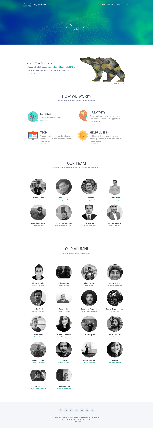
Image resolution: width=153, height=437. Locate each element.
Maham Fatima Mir (64, 335)
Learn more (44, 120)
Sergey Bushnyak (89, 360)
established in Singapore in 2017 (60, 67)
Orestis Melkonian (114, 335)
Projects (111, 4)
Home (103, 4)
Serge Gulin (64, 360)
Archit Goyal (38, 309)
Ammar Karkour (115, 283)
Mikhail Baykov (89, 335)
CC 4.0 (116, 84)
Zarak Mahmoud (64, 386)
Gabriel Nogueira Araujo (115, 309)
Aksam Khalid (89, 283)
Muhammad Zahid (114, 223)
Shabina (115, 360)
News (118, 4)
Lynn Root (123, 84)
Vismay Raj (38, 386)
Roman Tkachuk (38, 360)
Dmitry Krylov (64, 309)
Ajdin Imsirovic (63, 283)
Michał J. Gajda (38, 198)
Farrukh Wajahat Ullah (64, 223)
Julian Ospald (38, 335)
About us (125, 4)
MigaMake (57, 417)
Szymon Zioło (115, 198)
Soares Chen (89, 198)
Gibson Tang (63, 198)
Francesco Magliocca (89, 309)
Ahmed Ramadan (38, 283)
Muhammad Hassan (38, 223)
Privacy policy (76, 421)
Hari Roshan (89, 223)
